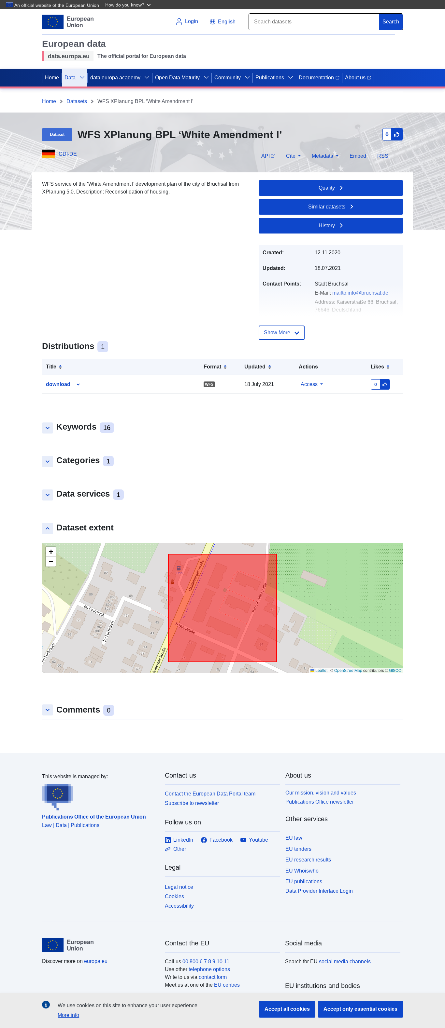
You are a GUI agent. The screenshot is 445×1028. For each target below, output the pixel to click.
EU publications (303, 881)
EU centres (227, 985)
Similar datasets (326, 206)
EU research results (308, 859)
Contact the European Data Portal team (210, 793)
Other (179, 849)
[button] (128, 4)
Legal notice (179, 887)
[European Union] (99, 945)
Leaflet (320, 670)
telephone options (209, 969)
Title (51, 366)
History (327, 225)
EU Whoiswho (302, 871)
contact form (213, 977)
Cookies (174, 896)
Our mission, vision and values (320, 792)
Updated (255, 366)
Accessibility (179, 906)
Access (309, 384)
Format (212, 366)
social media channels (345, 961)
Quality (327, 188)
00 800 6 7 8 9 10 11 (205, 961)
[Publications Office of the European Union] (99, 795)
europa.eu (96, 961)
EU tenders (298, 849)
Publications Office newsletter (319, 802)
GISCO (395, 670)
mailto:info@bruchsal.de (360, 293)
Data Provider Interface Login (319, 891)
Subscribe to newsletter (192, 803)
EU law (293, 838)
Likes (377, 366)
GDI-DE (68, 154)
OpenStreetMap (348, 670)
